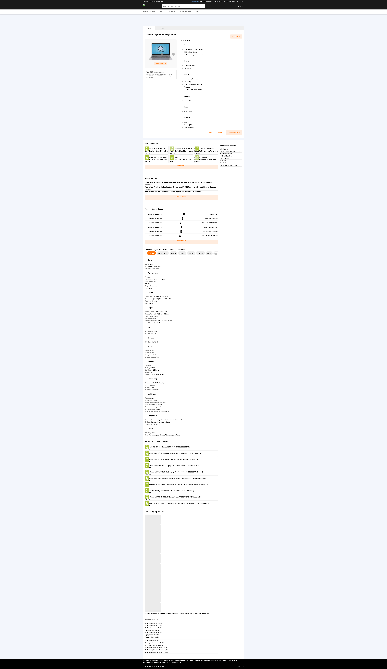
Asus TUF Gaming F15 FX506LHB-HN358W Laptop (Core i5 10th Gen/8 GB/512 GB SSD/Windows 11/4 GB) (156, 158)
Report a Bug (240, 666)
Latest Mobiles (195, 1)
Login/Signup (239, 6)
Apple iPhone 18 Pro (229, 1)
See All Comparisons (181, 241)
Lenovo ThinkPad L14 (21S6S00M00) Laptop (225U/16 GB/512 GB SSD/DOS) (169, 491)
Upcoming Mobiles (186, 12)
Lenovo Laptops (154, 613)
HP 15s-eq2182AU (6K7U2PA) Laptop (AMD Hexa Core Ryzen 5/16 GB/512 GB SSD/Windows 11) (205, 150)
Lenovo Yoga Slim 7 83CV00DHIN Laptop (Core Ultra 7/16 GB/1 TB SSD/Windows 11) (172, 466)
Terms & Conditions (150, 662)
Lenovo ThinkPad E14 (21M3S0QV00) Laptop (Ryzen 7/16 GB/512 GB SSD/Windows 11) (173, 497)
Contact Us (147, 660)
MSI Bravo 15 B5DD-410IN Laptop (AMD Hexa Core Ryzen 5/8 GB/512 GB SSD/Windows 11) (156, 150)
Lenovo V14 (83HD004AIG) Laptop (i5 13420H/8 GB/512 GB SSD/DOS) (167, 447)
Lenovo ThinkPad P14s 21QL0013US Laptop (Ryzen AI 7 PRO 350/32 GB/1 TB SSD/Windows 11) (175, 478)
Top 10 (170, 660)
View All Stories (181, 196)
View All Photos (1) (160, 63)
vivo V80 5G (240, 1)
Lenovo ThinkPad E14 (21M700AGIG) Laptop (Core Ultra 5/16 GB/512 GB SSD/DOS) (171, 459)
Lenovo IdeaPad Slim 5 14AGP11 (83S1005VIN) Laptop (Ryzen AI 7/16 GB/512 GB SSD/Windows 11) (177, 503)
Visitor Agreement (230, 660)
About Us (207, 660)
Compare (154, 660)
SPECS (162, 28)
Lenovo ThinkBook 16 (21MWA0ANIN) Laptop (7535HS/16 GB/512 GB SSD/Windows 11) (173, 453)
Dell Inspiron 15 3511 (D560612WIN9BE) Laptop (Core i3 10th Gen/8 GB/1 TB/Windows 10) (205, 158)
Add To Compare (215, 132)
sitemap (201, 660)
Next (173, 54)
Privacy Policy (193, 660)
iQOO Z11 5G (218, 1)
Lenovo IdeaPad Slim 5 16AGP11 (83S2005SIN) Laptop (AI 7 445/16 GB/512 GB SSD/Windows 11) (176, 484)
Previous (162, 54)
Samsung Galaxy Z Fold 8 (206, 1)
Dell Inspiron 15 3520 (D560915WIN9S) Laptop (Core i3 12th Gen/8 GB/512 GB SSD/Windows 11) (180, 158)
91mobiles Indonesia (180, 660)
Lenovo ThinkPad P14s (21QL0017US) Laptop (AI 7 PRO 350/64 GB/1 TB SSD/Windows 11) (174, 472)
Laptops (147, 613)
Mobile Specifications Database (169, 662)
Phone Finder (163, 660)
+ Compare (236, 36)
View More (181, 166)
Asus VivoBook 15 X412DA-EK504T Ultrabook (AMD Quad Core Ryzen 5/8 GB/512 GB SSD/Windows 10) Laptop (181, 150)
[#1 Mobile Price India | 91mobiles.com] (149, 6)
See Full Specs (234, 132)
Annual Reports (217, 660)
